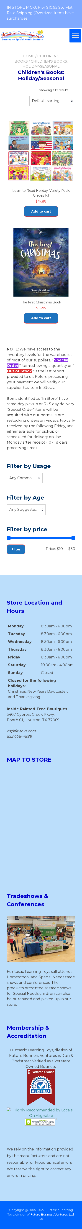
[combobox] (52, 101)
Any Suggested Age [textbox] (26, 509)
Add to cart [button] (41, 211)
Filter (15, 549)
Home (28, 56)
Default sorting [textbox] (46, 101)
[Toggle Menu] (75, 35)
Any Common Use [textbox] (24, 478)
